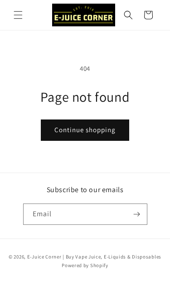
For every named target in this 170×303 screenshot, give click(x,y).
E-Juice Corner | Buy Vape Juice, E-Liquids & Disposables (94, 256)
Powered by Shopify (85, 265)
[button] (18, 15)
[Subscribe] (137, 214)
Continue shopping (85, 129)
